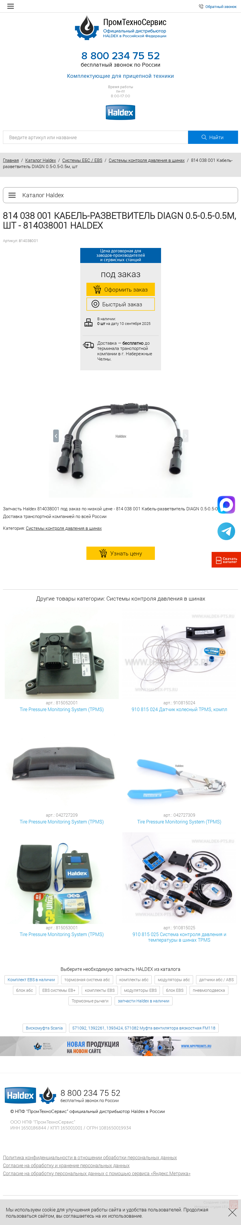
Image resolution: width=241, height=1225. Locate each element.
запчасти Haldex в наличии (143, 1001)
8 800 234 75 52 (120, 56)
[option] (120, 439)
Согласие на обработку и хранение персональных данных (66, 1165)
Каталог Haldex (40, 160)
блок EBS (174, 990)
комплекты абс (133, 979)
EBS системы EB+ (59, 990)
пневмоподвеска (209, 990)
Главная (11, 160)
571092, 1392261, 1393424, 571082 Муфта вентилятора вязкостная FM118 (143, 1028)
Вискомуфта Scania (44, 1028)
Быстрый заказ (122, 304)
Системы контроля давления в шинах (147, 160)
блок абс (24, 990)
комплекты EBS (100, 990)
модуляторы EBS (140, 990)
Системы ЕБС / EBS (82, 160)
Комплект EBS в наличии (31, 979)
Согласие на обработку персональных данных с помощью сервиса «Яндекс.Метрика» (96, 1173)
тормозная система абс (87, 979)
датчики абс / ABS (216, 979)
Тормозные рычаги (90, 1001)
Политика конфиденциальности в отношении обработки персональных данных (90, 1157)
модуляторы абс (174, 979)
